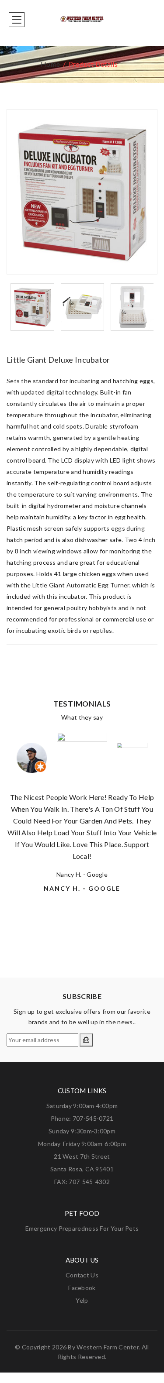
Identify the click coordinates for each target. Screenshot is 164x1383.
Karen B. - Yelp (82, 933)
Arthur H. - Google (82, 909)
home (50, 64)
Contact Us (82, 1275)
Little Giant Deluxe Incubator (58, 359)
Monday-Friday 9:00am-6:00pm (82, 1143)
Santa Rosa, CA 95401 (82, 1169)
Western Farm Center (108, 1347)
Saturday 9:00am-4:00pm (82, 1105)
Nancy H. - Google (82, 874)
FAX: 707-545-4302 (82, 1181)
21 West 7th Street (82, 1156)
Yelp (82, 1300)
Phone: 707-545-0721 (82, 1118)
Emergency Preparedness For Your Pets (82, 1228)
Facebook (81, 1287)
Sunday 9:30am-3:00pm (82, 1131)
